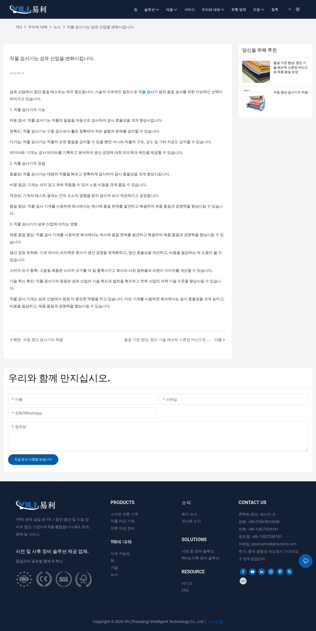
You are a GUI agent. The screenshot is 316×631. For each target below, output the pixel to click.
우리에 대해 (37, 26)
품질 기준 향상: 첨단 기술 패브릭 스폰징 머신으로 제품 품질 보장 (290, 67)
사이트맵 (215, 621)
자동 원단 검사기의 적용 (290, 92)
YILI (19, 26)
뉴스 (57, 26)
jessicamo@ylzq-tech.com (274, 543)
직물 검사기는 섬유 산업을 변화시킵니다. (100, 26)
